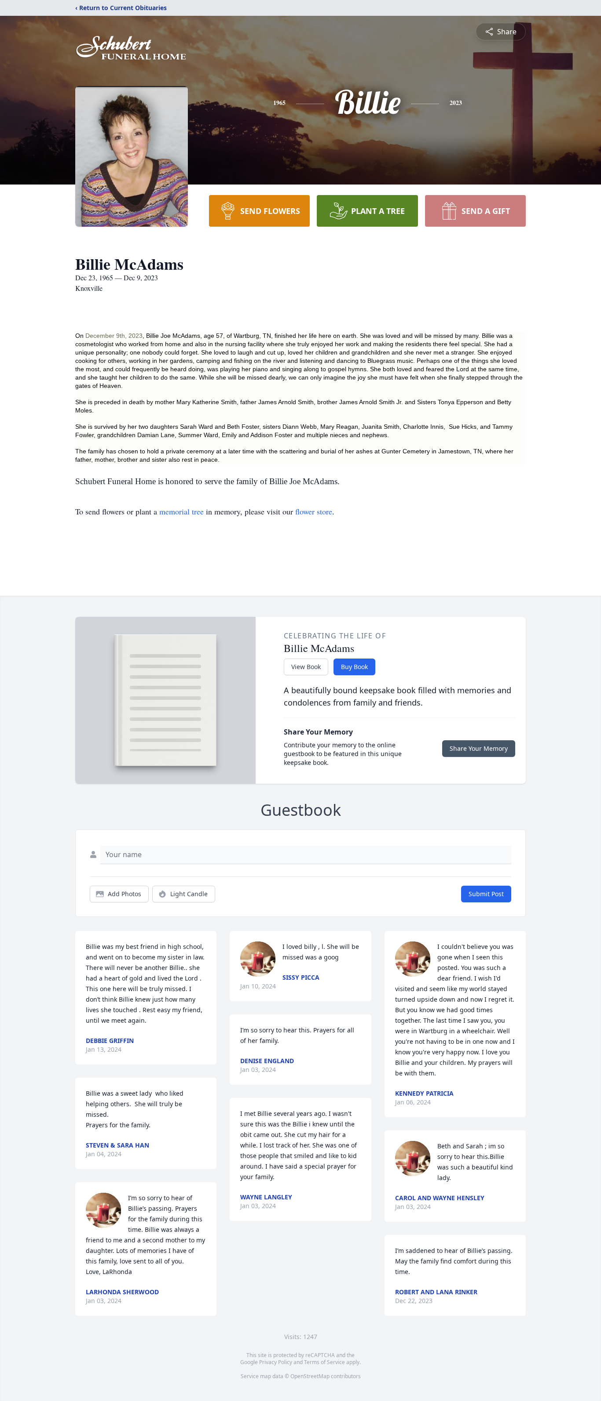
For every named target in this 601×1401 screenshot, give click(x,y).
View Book (306, 666)
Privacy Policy (275, 1362)
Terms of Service (324, 1362)
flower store (313, 511)
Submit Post (486, 894)
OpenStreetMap (310, 1376)
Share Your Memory (479, 748)
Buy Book (354, 666)
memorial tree (181, 511)
